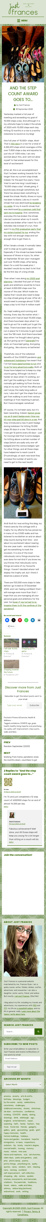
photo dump (14, 1161)
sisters (22, 1176)
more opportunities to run (24, 364)
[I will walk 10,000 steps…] (11, 643)
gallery (6, 1130)
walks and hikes (10, 732)
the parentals (20, 1182)
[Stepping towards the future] (11, 664)
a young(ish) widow (25, 1008)
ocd (30, 726)
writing (25, 1191)
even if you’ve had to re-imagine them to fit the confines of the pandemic (22, 605)
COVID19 (23, 723)
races (14, 1167)
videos (13, 1185)
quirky (9, 729)
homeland (25, 1139)
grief (38, 1130)
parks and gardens (23, 1158)
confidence (15, 723)
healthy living (15, 726)
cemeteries (9, 1105)
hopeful (25, 726)
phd (5, 1161)
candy (19, 1102)
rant (29, 1167)
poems (25, 1161)
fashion (30, 1124)
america (7, 1096)
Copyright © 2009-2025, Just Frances (21, 1208)
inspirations (30, 1142)
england (7, 1121)
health (6, 726)
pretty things (10, 1164)
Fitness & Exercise (19, 718)
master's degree (32, 1145)
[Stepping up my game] (29, 643)
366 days (15, 144)
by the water (9, 1102)
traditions (32, 1182)
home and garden (11, 1139)
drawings (8, 1118)
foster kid (14, 1127)
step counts (34, 729)
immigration (9, 1142)
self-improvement (20, 729)
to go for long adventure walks (18, 367)
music (6, 1151)
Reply (6, 807)
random (22, 1167)
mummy (29, 1148)
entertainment (19, 1121)
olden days (8, 1158)
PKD (35, 1005)
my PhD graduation (21, 229)
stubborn (8, 1182)
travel (6, 1185)
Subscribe (34, 705)
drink (16, 1118)
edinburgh (24, 1118)
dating (32, 1114)
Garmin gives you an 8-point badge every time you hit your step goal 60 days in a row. (22, 416)
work (18, 1191)
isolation (7, 1145)
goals (34, 723)
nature (14, 1151)
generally (30, 341)
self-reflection (28, 1173)
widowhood (9, 1191)
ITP (5, 1008)
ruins (6, 1170)
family (22, 1124)
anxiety (16, 1096)
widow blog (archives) (21, 1188)
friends (24, 1127)
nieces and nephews (13, 1154)
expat (30, 1121)
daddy (24, 1114)
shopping (8, 1176)
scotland (22, 1170)
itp (14, 1145)
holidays (24, 1136)
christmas (35, 1108)
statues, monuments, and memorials (20, 1179)
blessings (17, 1099)
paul (35, 1158)
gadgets (32, 1127)
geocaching (22, 1130)
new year (22, 1151)
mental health (10, 1148)
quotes (7, 1167)
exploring (8, 1124)
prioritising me (24, 1164)
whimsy (7, 1188)
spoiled (30, 1176)
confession (18, 1111)
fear (37, 1124)
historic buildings (11, 1136)
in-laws (19, 1142)
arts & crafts (26, 1096)
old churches (34, 1154)
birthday (7, 1099)
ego (29, 723)
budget (26, 1099)
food (6, 1127)
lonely (20, 1145)
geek (13, 1130)
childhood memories (13, 1108)
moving (21, 1148)
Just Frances (14, 821)
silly (15, 1176)
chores (27, 1108)
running (13, 1170)
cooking (7, 1114)
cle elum (7, 1111)
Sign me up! (11, 1067)
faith (16, 1124)
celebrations (29, 1102)
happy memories (11, 1133)
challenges (20, 1105)
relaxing (36, 1167)
